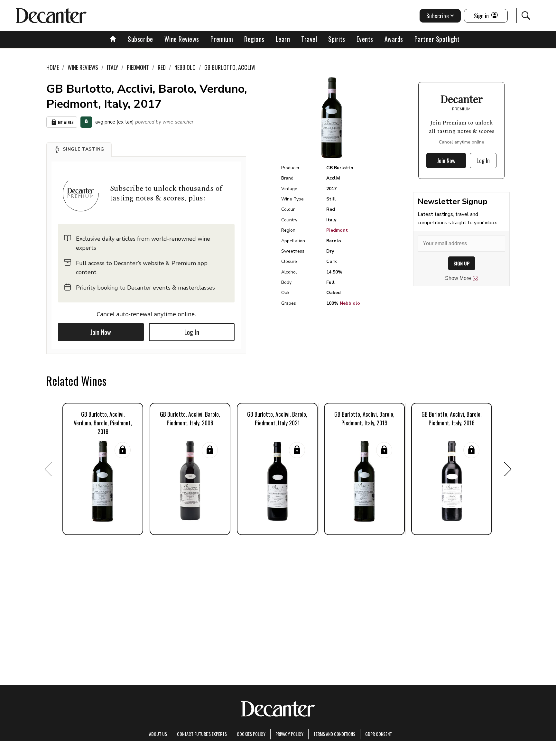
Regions (254, 39)
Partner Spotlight (437, 39)
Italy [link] (112, 67)
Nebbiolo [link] (185, 67)
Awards (394, 39)
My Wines (66, 122)
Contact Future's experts (202, 733)
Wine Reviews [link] (83, 67)
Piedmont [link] (138, 67)
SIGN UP (461, 263)
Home (52, 67)
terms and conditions (334, 733)
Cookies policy (251, 733)
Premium (221, 39)
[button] (79, 149)
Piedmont (337, 230)
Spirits (336, 39)
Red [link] (162, 67)
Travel (309, 39)
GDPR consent (378, 733)
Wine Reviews (181, 39)
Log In (191, 332)
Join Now (100, 332)
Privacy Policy (289, 733)
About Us (158, 733)
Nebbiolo (350, 303)
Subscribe (140, 39)
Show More (458, 278)
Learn (283, 39)
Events (365, 39)
